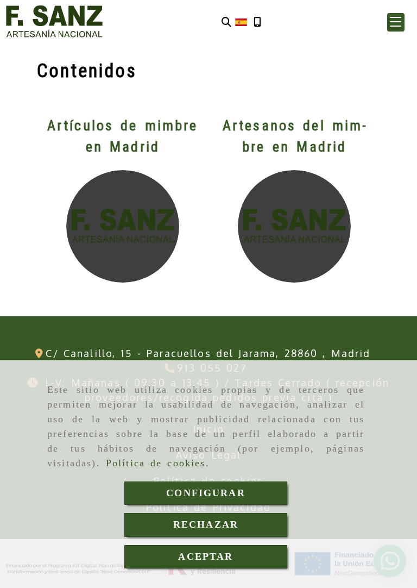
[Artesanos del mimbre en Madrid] (294, 226)
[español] (241, 21)
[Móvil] (257, 22)
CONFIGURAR (205, 492)
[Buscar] (226, 22)
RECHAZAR (205, 524)
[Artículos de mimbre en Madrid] (122, 226)
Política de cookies (156, 463)
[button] (396, 22)
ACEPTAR (205, 556)
